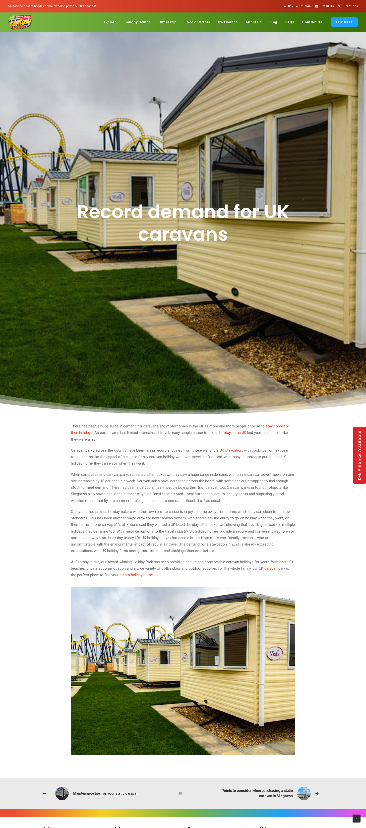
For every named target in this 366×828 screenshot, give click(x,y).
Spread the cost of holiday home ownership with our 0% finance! (52, 6)
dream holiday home (136, 575)
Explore (110, 22)
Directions (350, 6)
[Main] (183, 793)
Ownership (167, 22)
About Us (254, 22)
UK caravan (268, 568)
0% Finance (228, 22)
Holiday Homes (137, 22)
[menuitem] (297, 6)
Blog (273, 22)
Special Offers (197, 22)
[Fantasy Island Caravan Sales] (20, 22)
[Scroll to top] (357, 818)
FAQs (289, 22)
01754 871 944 (299, 6)
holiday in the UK (232, 432)
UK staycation (231, 450)
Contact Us (312, 22)
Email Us (327, 6)
